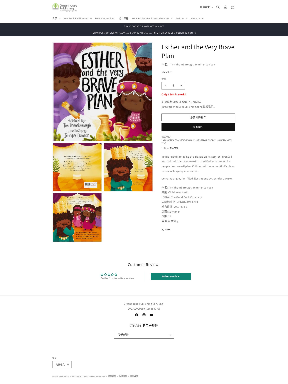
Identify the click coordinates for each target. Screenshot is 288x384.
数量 (164, 78)
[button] (56, 18)
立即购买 (198, 126)
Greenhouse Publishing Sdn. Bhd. (73, 376)
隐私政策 (134, 376)
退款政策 (112, 376)
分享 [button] (167, 229)
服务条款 (123, 376)
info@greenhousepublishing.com (182, 107)
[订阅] (170, 335)
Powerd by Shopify (97, 376)
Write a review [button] (171, 276)
